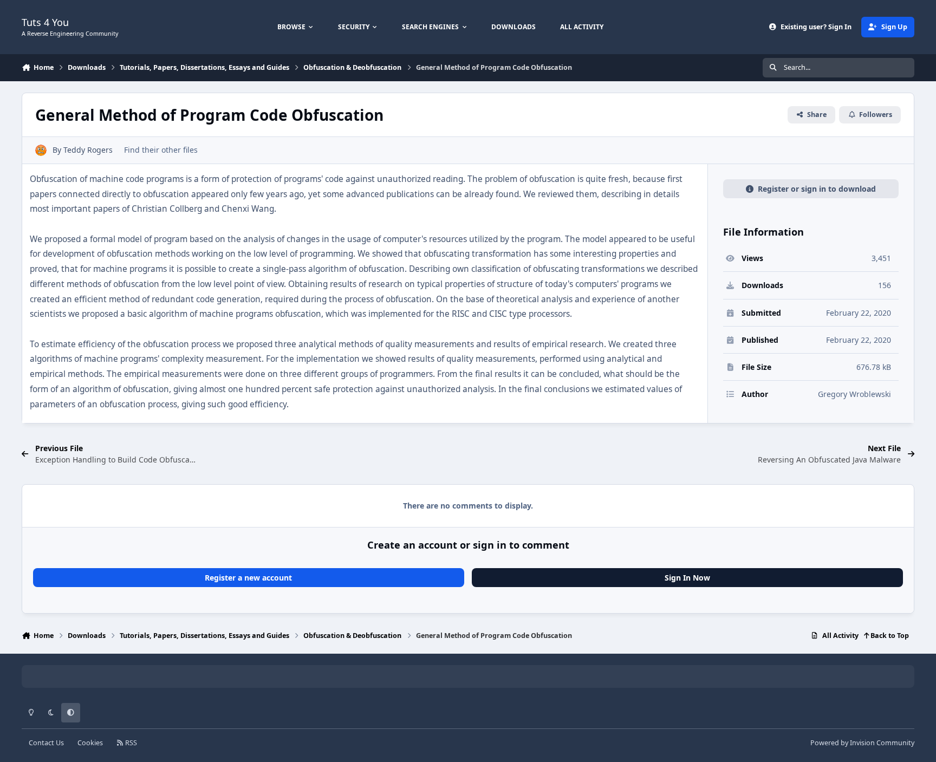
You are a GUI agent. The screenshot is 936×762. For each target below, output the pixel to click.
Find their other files (161, 150)
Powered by (862, 742)
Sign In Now (687, 577)
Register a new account (248, 577)
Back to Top (889, 635)
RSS (130, 742)
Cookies (90, 742)
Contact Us (46, 742)
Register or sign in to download (817, 189)
